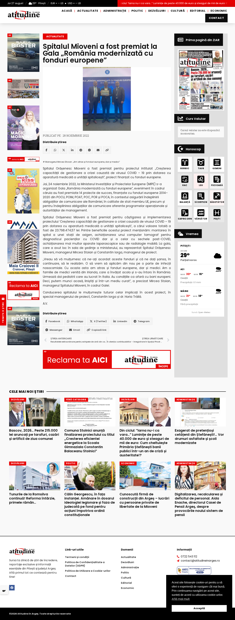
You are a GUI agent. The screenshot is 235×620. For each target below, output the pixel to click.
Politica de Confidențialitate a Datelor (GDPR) (85, 564)
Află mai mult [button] (181, 599)
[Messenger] (89, 150)
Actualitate (87, 11)
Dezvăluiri (157, 11)
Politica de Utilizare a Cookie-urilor (87, 571)
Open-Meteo (204, 312)
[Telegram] (80, 150)
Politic (137, 11)
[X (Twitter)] (63, 150)
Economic (219, 11)
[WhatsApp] (55, 150)
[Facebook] (46, 150)
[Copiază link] (107, 150)
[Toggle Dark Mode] (4, 590)
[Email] (98, 150)
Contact (216, 18)
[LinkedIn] (72, 150)
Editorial (197, 11)
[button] (201, 79)
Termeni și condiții (77, 557)
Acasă (67, 11)
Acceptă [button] (199, 608)
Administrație (114, 11)
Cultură (178, 11)
